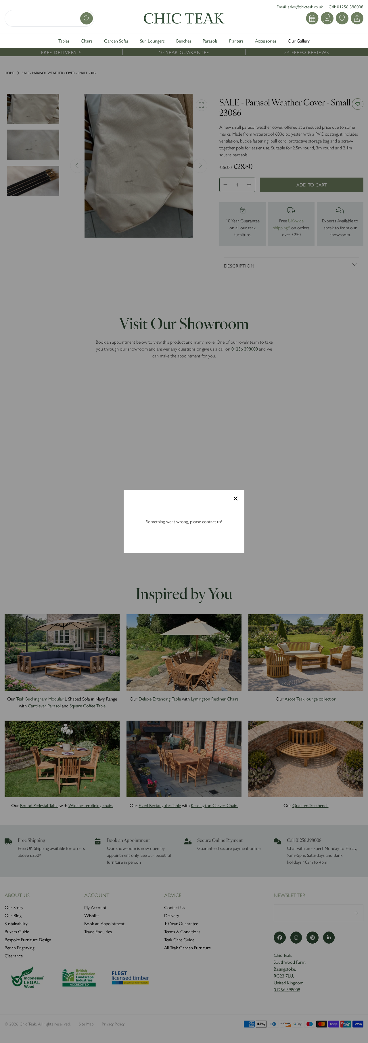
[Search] (87, 18)
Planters (236, 40)
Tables (63, 40)
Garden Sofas (116, 40)
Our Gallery (299, 40)
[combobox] (49, 18)
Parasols (210, 40)
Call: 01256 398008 (346, 6)
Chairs (87, 40)
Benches (183, 40)
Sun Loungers (152, 40)
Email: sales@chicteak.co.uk (300, 6)
